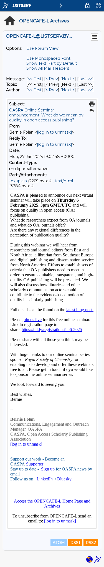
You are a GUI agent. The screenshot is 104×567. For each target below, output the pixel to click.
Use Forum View (42, 48)
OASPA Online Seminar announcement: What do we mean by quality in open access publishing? (46, 115)
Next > (68, 78)
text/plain (18, 180)
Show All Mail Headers (47, 68)
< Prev (51, 78)
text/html (64, 180)
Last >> (85, 78)
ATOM (59, 542)
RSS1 (75, 542)
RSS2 (91, 542)
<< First (35, 78)
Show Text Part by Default (51, 63)
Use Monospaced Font (48, 58)
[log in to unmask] (54, 132)
